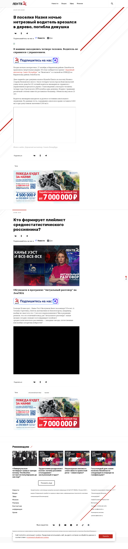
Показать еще (46, 483)
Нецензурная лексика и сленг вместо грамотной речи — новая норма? (76, 471)
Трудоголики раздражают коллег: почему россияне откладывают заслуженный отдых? (51, 472)
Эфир (72, 3)
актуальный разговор (34, 392)
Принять (106, 536)
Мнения (80, 3)
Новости (55, 3)
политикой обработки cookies (38, 537)
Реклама (15, 503)
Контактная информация (17, 507)
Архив (14, 512)
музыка (47, 392)
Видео (64, 3)
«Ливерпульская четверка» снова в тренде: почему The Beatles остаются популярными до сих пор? (24, 473)
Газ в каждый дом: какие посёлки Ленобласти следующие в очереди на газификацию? (102, 472)
